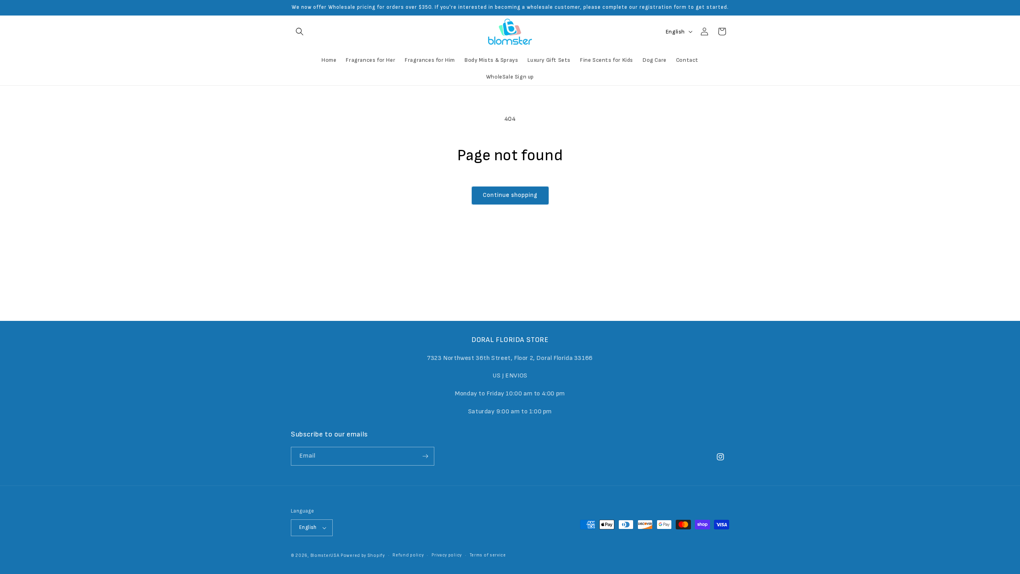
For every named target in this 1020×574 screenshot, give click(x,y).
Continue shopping (510, 195)
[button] (299, 31)
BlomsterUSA (324, 555)
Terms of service (488, 555)
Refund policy (408, 555)
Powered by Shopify (363, 555)
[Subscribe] (425, 456)
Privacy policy (447, 555)
